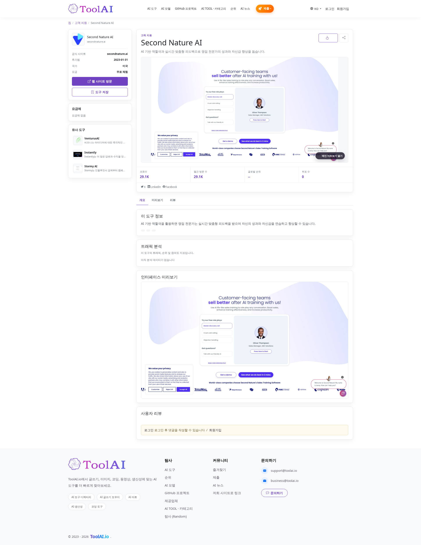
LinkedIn (155, 187)
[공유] (343, 38)
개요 (142, 200)
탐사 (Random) (176, 516)
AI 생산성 (77, 506)
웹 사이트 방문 (102, 81)
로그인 (329, 9)
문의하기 (277, 493)
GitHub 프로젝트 (186, 9)
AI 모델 (166, 9)
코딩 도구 (97, 506)
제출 (266, 8)
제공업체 (171, 501)
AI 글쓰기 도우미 (110, 497)
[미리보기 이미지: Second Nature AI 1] (244, 340)
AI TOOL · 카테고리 (213, 9)
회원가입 (343, 9)
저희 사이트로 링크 (227, 493)
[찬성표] (328, 38)
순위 (233, 9)
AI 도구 (152, 9)
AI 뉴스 (245, 9)
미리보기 (157, 200)
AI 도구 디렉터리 (81, 497)
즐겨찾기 (219, 469)
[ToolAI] (90, 8)
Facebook (171, 187)
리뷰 (173, 200)
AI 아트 (132, 497)
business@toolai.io (284, 481)
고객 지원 (81, 23)
